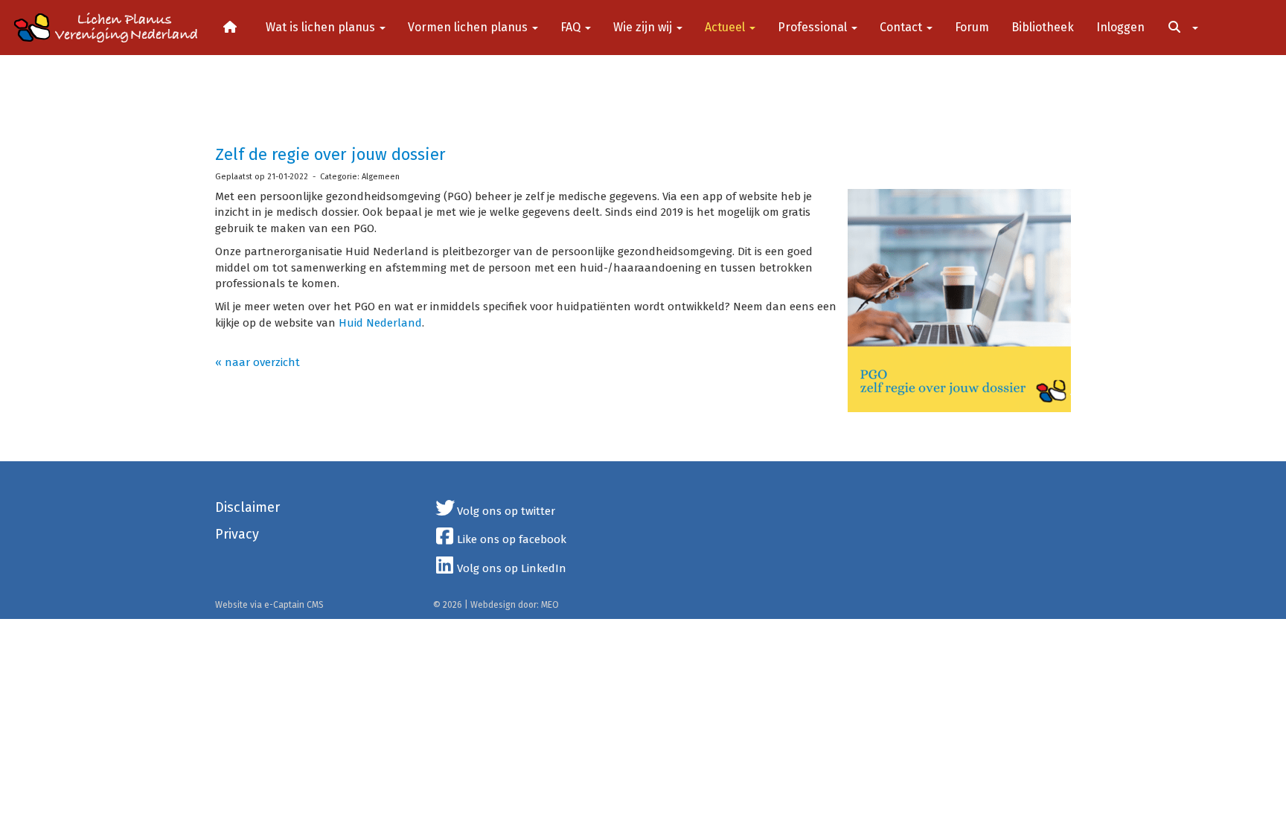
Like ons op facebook (511, 539)
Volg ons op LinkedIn (511, 568)
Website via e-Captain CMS (269, 605)
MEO (550, 605)
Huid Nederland (380, 323)
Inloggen (1120, 27)
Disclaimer (247, 507)
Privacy (237, 534)
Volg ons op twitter (506, 511)
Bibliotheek (1042, 27)
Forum (972, 27)
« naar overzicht (257, 362)
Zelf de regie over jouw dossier (330, 154)
